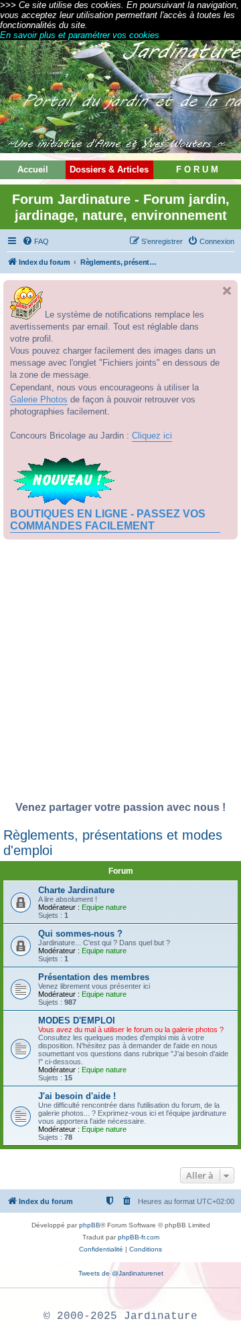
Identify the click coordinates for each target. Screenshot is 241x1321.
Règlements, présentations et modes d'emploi (112, 843)
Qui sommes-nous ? (80, 934)
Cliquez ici (152, 436)
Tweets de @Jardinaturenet (120, 1273)
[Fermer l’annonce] (227, 291)
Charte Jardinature (76, 890)
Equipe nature (104, 907)
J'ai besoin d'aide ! (77, 1096)
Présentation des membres (93, 977)
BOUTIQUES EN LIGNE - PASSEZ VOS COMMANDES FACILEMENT (108, 519)
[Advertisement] (120, 674)
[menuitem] (35, 241)
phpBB (89, 1225)
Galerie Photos (39, 399)
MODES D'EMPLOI (76, 1020)
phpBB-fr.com (138, 1237)
